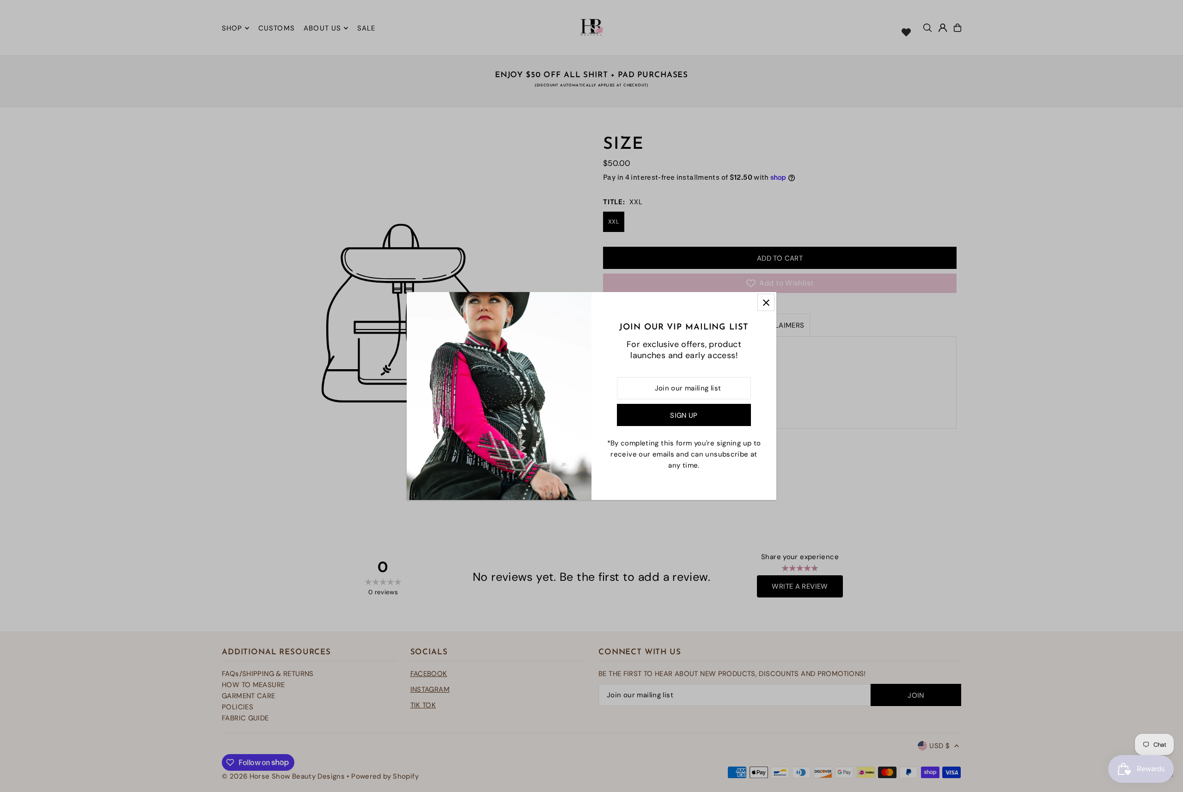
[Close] (766, 302)
